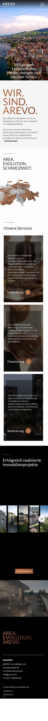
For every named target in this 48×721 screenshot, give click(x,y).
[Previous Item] (6, 519)
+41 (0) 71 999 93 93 (12, 678)
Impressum (8, 691)
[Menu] (42, 5)
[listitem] (23, 268)
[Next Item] (41, 519)
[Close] (28, 292)
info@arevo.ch (10, 674)
